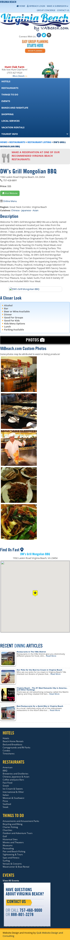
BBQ (5, 770)
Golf (5, 836)
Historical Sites (10, 839)
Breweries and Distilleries (15, 773)
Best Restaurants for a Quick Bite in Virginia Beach (40, 706)
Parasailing (8, 848)
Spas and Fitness (11, 857)
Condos (6, 750)
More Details (19, 75)
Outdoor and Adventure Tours (17, 833)
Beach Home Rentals (13, 741)
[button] (35, 593)
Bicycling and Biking (12, 824)
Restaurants (17, 142)
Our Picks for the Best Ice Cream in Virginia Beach (39, 670)
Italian (6, 794)
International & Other (13, 791)
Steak (5, 807)
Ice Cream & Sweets (13, 788)
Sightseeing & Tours (13, 854)
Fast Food (7, 782)
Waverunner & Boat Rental (16, 866)
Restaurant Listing (39, 142)
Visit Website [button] (11, 193)
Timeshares (9, 753)
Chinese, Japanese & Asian (16, 776)
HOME (3, 142)
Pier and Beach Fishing (14, 851)
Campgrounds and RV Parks (16, 747)
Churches (7, 830)
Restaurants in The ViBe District (31, 651)
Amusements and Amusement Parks (21, 821)
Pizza (5, 800)
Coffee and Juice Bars (13, 779)
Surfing (6, 860)
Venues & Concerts (12, 863)
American (7, 767)
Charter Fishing (10, 827)
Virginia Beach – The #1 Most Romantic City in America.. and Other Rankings (42, 689)
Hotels (6, 738)
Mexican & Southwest (13, 797)
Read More (51, 656)
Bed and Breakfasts (12, 744)
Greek (6, 785)
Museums (8, 845)
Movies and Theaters (13, 842)
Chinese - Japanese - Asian (24, 210)
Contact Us (16, 902)
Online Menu (10, 201)
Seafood (7, 804)
